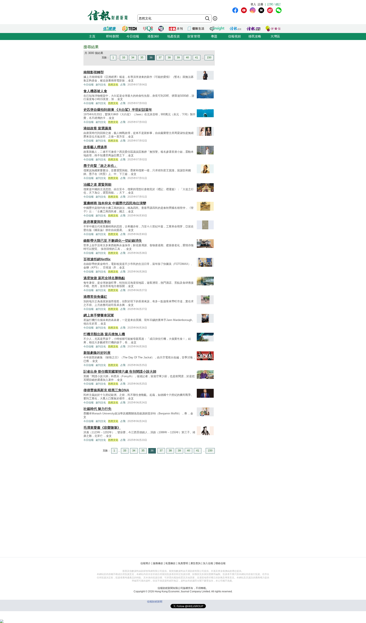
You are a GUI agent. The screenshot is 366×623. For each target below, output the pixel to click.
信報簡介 (145, 563)
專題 (214, 36)
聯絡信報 (220, 563)
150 (209, 57)
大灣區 (275, 36)
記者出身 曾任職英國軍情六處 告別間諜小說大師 (119, 371)
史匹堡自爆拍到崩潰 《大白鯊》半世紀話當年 (117, 109)
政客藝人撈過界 (95, 147)
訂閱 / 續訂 (274, 4)
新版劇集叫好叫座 (97, 353)
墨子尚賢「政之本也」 (100, 166)
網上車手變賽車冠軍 (98, 315)
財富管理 (193, 36)
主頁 (92, 36)
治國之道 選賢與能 (97, 184)
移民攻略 (254, 36)
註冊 (260, 4)
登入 (253, 4)
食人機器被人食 (95, 91)
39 (178, 57)
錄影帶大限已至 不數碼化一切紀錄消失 (112, 240)
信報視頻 (234, 36)
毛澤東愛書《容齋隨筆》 (102, 427)
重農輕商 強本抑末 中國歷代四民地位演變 (114, 203)
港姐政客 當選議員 (97, 128)
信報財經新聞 (154, 601)
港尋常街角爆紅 (95, 296)
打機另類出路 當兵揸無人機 (104, 334)
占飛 (122, 84)
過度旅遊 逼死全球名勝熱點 (104, 278)
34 (132, 57)
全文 (131, 80)
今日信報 (132, 36)
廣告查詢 (195, 563)
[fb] (235, 10)
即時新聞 (112, 36)
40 (187, 57)
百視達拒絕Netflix (97, 259)
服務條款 (158, 563)
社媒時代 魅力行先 (97, 409)
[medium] (261, 10)
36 (151, 57)
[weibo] (270, 10)
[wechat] (278, 10)
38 (169, 57)
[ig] (252, 10)
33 (123, 57)
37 (160, 57)
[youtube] (244, 10)
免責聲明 (183, 563)
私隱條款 (170, 563)
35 (141, 57)
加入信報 (208, 563)
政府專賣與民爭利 (97, 222)
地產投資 (173, 36)
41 (196, 57)
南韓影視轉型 (93, 72)
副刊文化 (101, 84)
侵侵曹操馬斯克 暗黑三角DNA (106, 390)
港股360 (153, 36)
